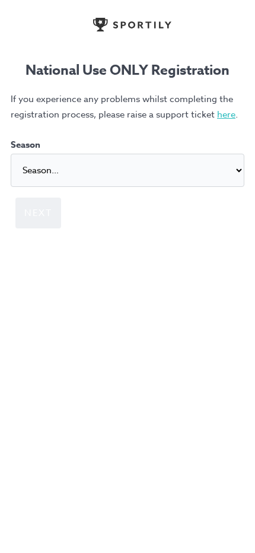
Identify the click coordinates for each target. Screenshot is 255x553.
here (226, 114)
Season (25, 144)
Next (38, 213)
